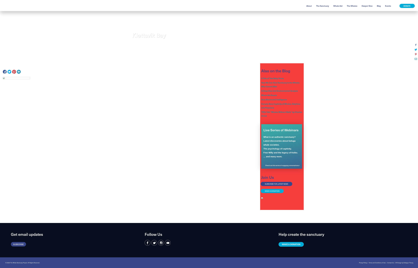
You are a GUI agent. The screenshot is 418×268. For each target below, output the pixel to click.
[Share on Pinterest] (14, 72)
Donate (407, 6)
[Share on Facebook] (5, 72)
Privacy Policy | (363, 263)
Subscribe (18, 244)
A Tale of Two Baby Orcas (272, 78)
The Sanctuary (322, 5)
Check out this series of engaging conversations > (282, 165)
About (309, 5)
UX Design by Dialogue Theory (404, 263)
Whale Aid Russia (269, 95)
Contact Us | (390, 263)
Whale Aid (337, 5)
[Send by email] (19, 72)
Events (388, 5)
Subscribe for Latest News (276, 184)
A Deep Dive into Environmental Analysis (279, 90)
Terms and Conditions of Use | (377, 263)
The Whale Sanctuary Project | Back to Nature (28, 5)
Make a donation (272, 191)
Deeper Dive (367, 5)
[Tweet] (9, 72)
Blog (379, 5)
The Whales (352, 5)
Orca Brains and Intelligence (274, 99)
